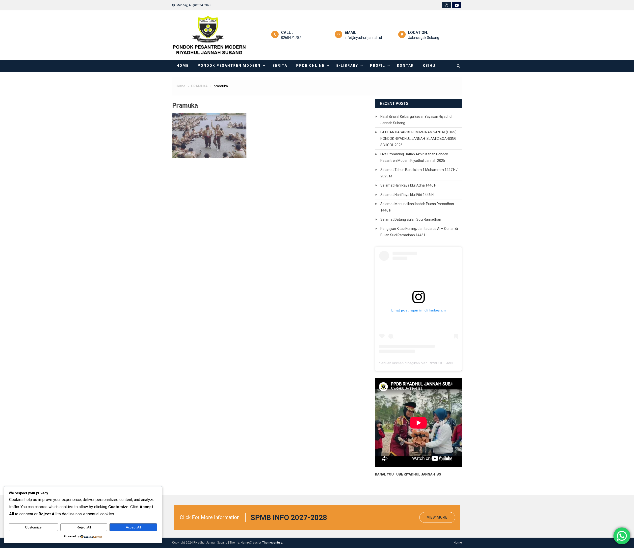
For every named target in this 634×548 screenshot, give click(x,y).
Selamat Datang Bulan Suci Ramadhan (410, 219)
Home (183, 66)
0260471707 (291, 38)
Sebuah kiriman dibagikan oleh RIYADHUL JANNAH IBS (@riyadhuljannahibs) (440, 363)
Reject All (84, 527)
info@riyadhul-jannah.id (363, 38)
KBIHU (429, 66)
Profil (377, 66)
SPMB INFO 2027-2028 (289, 517)
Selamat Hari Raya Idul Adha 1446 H (408, 185)
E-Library (347, 66)
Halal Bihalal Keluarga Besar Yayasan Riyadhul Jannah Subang (416, 120)
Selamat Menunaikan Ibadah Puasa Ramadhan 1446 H (417, 207)
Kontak (405, 66)
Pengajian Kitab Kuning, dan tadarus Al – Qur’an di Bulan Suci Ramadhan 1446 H (419, 232)
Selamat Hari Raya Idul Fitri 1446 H (407, 195)
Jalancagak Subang (423, 38)
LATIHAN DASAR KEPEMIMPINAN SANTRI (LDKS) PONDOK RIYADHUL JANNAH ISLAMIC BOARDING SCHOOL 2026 (418, 138)
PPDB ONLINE (310, 66)
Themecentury (272, 542)
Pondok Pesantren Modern (229, 66)
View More (437, 517)
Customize (33, 527)
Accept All (133, 527)
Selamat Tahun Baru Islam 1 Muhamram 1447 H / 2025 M (419, 173)
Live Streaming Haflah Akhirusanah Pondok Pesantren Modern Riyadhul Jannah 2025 (414, 157)
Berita (279, 66)
